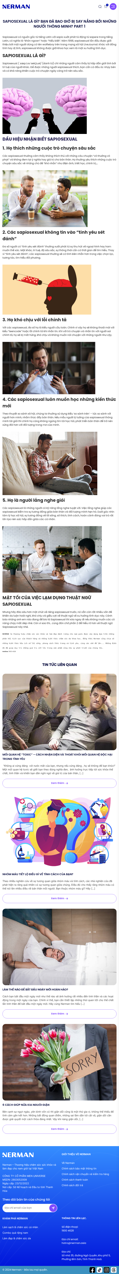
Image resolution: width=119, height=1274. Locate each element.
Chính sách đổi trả (72, 1185)
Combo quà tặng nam (15, 1232)
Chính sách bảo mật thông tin (79, 1168)
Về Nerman (68, 1162)
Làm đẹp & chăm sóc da (16, 1238)
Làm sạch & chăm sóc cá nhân (20, 1227)
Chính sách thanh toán (75, 1179)
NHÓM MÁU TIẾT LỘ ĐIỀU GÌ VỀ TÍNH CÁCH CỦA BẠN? (37, 874)
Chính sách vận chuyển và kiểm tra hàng (85, 1174)
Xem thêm (57, 783)
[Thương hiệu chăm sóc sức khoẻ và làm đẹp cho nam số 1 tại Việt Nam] (16, 7)
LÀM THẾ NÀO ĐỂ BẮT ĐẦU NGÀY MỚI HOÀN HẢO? (35, 989)
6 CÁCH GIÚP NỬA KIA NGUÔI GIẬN (25, 1105)
